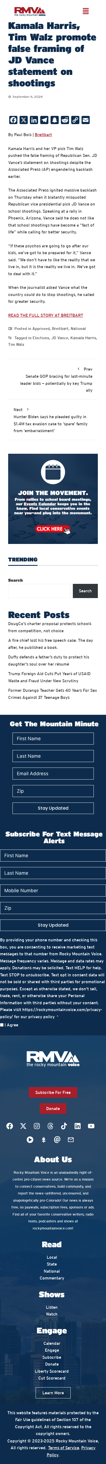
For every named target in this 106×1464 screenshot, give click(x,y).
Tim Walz (16, 344)
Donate (52, 1364)
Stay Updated (53, 808)
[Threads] (50, 1126)
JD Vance (59, 338)
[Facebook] (9, 1126)
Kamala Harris (83, 338)
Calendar (51, 1343)
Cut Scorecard (52, 1378)
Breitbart (43, 134)
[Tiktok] (64, 1126)
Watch (52, 1314)
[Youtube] (91, 1126)
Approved (41, 328)
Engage (52, 1350)
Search (15, 580)
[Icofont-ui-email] (57, 1140)
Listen (52, 1307)
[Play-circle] (30, 1140)
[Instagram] (36, 1126)
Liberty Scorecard (52, 1371)
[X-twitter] (23, 1126)
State (52, 1264)
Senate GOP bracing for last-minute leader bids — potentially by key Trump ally (56, 380)
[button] (85, 11)
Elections (41, 338)
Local (52, 1257)
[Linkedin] (77, 1126)
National (78, 328)
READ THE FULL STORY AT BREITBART (45, 315)
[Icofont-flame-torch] (43, 1140)
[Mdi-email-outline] (70, 1140)
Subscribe (51, 1357)
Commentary (52, 1278)
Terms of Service (63, 1447)
